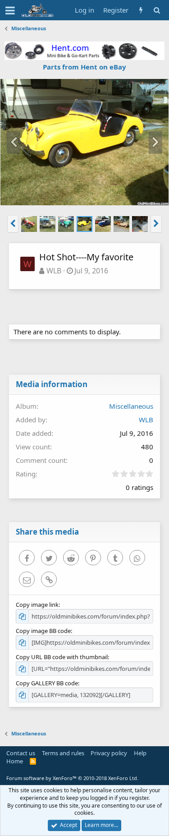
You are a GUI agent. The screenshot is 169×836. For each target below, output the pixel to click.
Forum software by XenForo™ (72, 778)
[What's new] (141, 10)
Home (14, 761)
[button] (10, 10)
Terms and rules (63, 753)
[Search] (156, 10)
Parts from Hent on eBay (84, 66)
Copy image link (37, 604)
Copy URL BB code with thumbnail (62, 657)
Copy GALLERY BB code (47, 683)
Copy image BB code (43, 631)
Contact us (20, 753)
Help (140, 753)
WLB (53, 271)
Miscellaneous (131, 406)
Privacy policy (109, 753)
